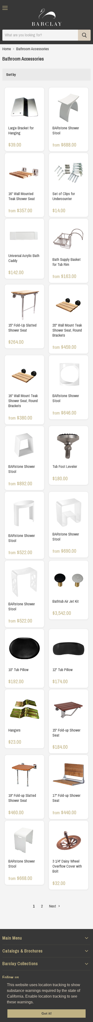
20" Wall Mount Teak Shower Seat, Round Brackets (67, 330)
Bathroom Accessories (32, 49)
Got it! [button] (46, 1013)
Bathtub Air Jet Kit (65, 601)
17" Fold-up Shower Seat (66, 798)
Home (6, 49)
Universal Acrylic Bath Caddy (23, 258)
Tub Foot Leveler (64, 466)
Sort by (11, 74)
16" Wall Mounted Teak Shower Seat (21, 196)
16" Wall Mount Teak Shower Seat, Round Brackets (23, 400)
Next (53, 906)
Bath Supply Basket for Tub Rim (66, 262)
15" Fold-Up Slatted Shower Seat (22, 327)
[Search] (84, 35)
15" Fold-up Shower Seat (66, 732)
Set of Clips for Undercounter (63, 196)
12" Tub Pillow (62, 669)
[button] (35, 1002)
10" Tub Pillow (18, 669)
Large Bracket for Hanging (21, 130)
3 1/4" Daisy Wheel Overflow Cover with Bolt (67, 866)
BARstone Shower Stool (65, 130)
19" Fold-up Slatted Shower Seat (22, 798)
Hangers (14, 730)
